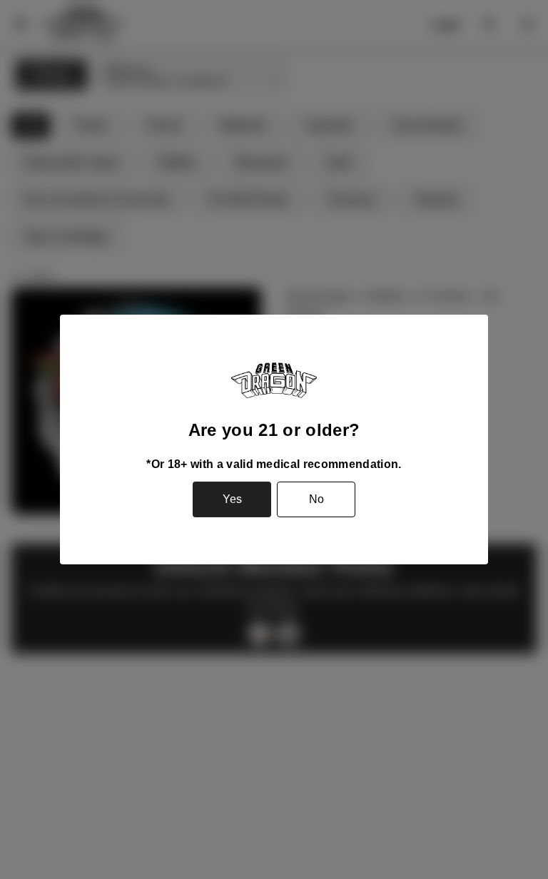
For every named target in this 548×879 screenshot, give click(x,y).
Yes (232, 499)
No (316, 499)
